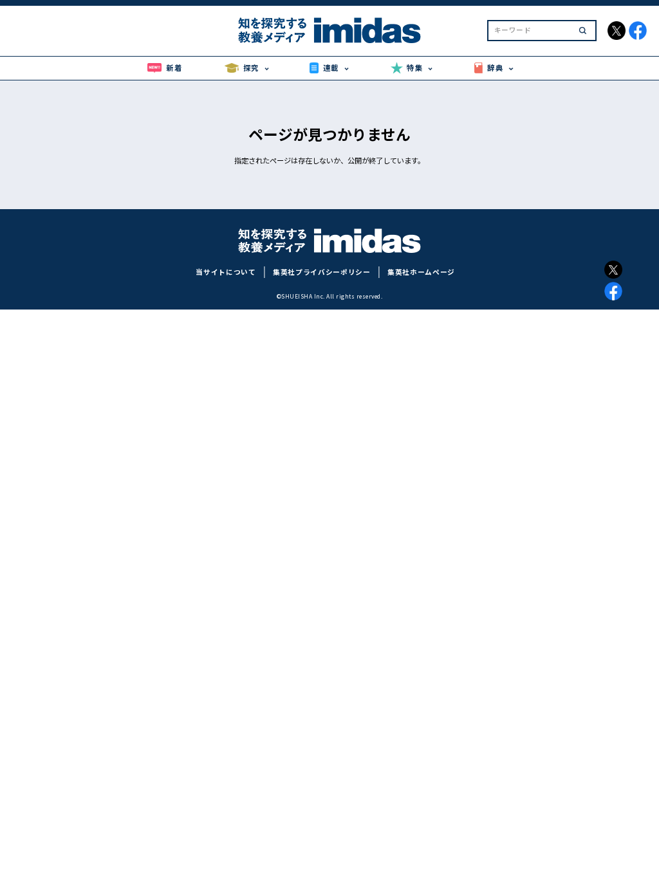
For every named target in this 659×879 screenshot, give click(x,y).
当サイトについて (225, 272)
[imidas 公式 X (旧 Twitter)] (617, 30)
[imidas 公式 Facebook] (638, 30)
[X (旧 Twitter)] (613, 270)
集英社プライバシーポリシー (321, 272)
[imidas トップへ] (329, 30)
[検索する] (582, 30)
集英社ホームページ (421, 272)
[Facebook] (613, 291)
